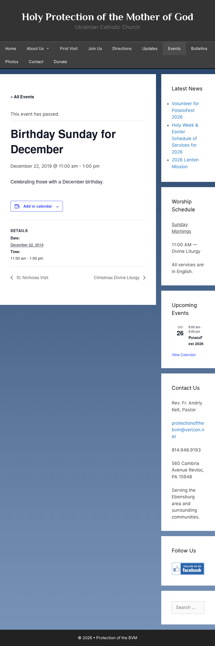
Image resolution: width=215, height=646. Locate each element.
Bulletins (199, 48)
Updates (150, 48)
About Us (35, 48)
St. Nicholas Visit (31, 277)
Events (174, 48)
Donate (60, 61)
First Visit (69, 48)
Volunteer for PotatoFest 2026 (185, 110)
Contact (36, 61)
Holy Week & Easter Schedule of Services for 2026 (185, 138)
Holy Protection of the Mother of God (107, 17)
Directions (122, 48)
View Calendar (184, 354)
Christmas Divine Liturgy (117, 277)
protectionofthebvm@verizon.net (188, 430)
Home (10, 48)
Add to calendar (37, 206)
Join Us (95, 48)
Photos (11, 61)
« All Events (22, 97)
